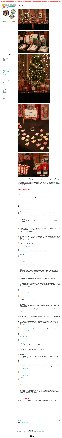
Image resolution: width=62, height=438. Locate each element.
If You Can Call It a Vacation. (6, 81)
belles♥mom (21, 288)
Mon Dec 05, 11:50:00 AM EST (25, 286)
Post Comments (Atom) (24, 422)
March (4, 91)
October (4, 83)
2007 (3, 98)
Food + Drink (18, 1)
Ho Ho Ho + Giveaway (6, 80)
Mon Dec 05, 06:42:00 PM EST (25, 336)
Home (39, 420)
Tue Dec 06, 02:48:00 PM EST (25, 368)
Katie (20, 204)
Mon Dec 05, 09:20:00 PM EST (25, 350)
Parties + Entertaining (29, 1)
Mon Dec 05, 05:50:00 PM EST (25, 330)
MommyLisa (21, 348)
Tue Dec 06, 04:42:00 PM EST (25, 375)
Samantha (21, 254)
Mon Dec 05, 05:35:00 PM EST (25, 317)
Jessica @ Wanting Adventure (24, 227)
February (4, 92)
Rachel (21, 315)
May (4, 89)
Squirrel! (4, 72)
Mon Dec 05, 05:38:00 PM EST (25, 324)
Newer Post (19, 420)
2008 (3, 97)
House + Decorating (42, 1)
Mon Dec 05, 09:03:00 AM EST (25, 232)
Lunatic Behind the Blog (7, 1)
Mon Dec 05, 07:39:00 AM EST (25, 209)
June (4, 88)
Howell (21, 370)
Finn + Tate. (4, 75)
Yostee (21, 359)
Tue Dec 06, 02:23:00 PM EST (25, 357)
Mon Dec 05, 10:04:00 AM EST (25, 252)
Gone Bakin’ (4, 70)
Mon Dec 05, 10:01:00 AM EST (25, 246)
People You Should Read (54, 1)
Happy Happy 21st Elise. (6, 71)
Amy (20, 332)
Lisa (20, 269)
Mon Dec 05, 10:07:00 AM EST (25, 259)
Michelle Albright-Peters (28, 431)
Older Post (58, 420)
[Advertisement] (8, 29)
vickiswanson (21, 326)
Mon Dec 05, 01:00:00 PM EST (25, 292)
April (4, 90)
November (4, 82)
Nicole (20, 384)
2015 (3, 59)
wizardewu (21, 377)
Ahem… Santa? (5, 74)
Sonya (21, 338)
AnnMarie (21, 277)
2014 (3, 60)
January (4, 93)
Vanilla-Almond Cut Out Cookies (7, 69)
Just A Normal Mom (22, 248)
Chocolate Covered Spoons (6, 73)
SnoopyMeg (21, 294)
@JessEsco (21, 343)
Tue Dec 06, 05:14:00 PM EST (25, 382)
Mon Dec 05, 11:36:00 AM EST (25, 279)
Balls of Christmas (55, 182)
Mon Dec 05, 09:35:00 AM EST (25, 239)
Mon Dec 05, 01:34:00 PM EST (25, 297)
